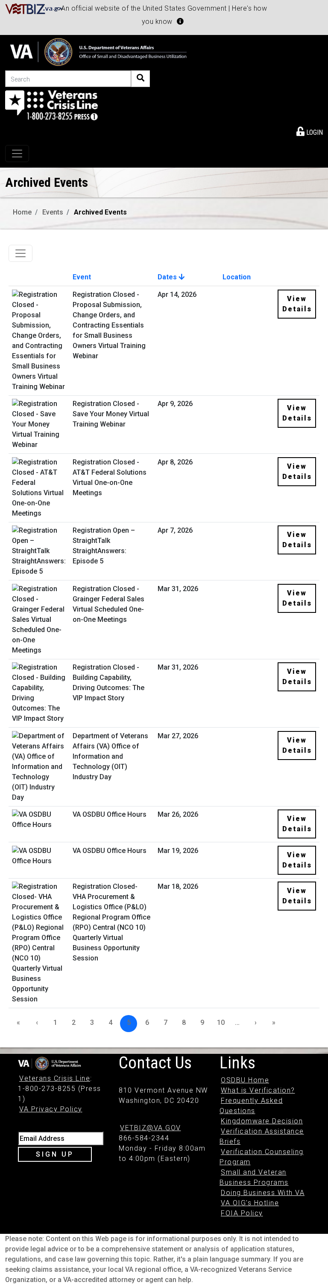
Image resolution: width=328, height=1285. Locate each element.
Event (82, 277)
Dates (168, 277)
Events (52, 212)
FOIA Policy (242, 1213)
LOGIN (314, 132)
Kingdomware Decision (262, 1121)
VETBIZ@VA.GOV (150, 1128)
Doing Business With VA (263, 1193)
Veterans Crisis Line (54, 1078)
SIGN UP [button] (55, 1154)
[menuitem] (309, 131)
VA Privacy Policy (50, 1109)
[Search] (140, 78)
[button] (180, 21)
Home (22, 212)
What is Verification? (258, 1090)
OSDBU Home (245, 1080)
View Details (297, 304)
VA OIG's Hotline (250, 1203)
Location (237, 277)
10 (221, 1022)
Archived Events (100, 212)
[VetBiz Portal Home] (34, 8)
